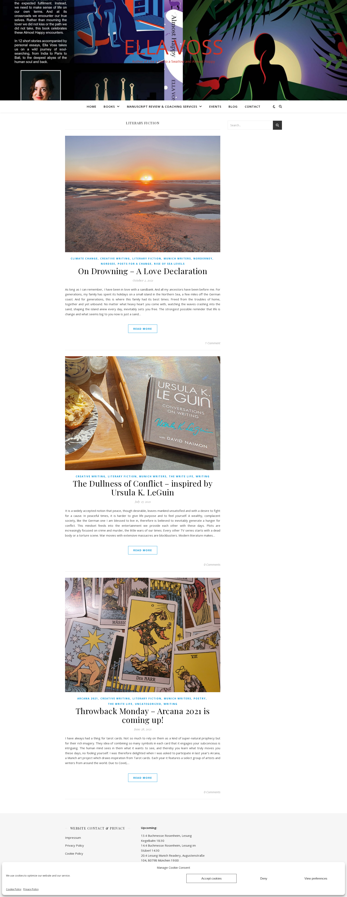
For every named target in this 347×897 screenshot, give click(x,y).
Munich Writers (177, 258)
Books (109, 106)
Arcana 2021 (87, 698)
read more (142, 329)
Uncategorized (148, 704)
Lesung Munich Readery (164, 855)
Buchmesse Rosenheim (164, 836)
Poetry (200, 698)
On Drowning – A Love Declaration (142, 270)
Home (91, 106)
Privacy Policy (31, 889)
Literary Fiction (146, 258)
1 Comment (212, 343)
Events (215, 106)
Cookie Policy (13, 889)
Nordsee (108, 263)
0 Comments (212, 564)
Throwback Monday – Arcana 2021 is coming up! (143, 715)
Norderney (202, 258)
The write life (181, 476)
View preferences (315, 878)
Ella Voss (174, 47)
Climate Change (84, 258)
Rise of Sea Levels (169, 263)
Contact (252, 106)
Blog (233, 106)
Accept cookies (211, 878)
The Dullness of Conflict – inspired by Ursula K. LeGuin (142, 487)
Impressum (73, 838)
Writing (203, 476)
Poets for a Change (135, 263)
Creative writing (115, 258)
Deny (263, 878)
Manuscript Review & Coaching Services (162, 106)
